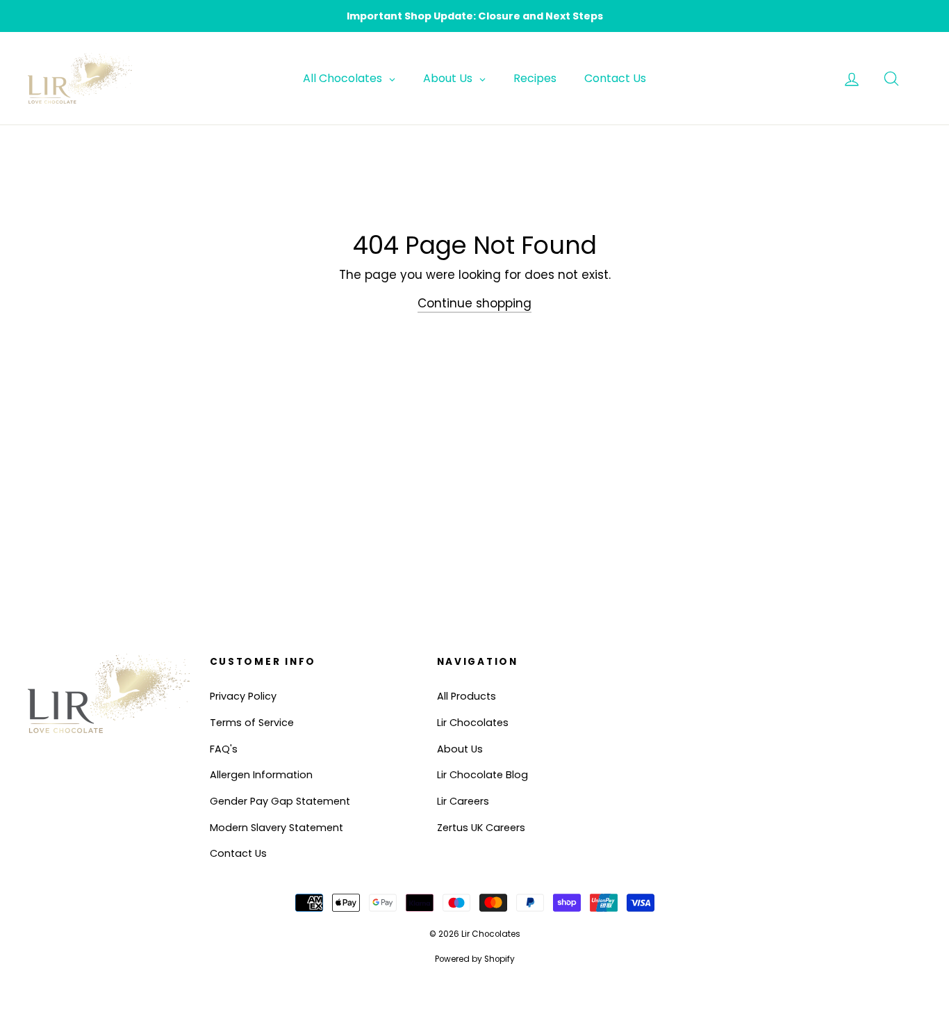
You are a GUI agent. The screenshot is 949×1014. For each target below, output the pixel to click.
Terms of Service (252, 723)
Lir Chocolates (473, 723)
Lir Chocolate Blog (482, 775)
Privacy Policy (243, 696)
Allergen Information (261, 775)
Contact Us (238, 853)
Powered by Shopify (475, 959)
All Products (466, 696)
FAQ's (224, 749)
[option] (474, 16)
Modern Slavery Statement (276, 828)
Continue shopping (474, 303)
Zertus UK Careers (481, 828)
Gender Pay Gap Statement (280, 801)
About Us (460, 749)
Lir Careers (463, 801)
